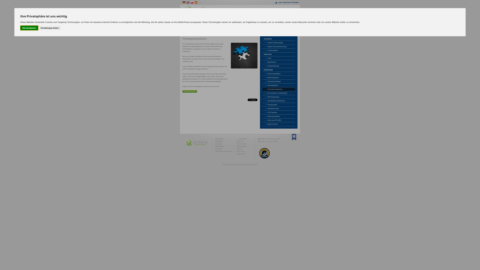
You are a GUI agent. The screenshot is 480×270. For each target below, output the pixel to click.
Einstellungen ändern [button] (50, 28)
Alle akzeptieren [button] (29, 28)
